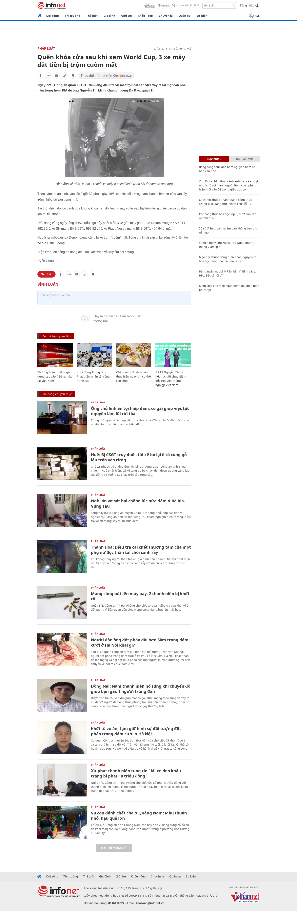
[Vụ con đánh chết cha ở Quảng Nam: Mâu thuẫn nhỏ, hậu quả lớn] (62, 822)
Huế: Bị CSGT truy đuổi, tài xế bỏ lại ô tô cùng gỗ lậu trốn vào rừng (139, 457)
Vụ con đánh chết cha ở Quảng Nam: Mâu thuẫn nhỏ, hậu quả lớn (139, 815)
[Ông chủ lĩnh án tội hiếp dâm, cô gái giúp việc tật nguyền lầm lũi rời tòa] (62, 417)
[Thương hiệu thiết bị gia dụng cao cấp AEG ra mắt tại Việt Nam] (55, 355)
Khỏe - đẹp (145, 16)
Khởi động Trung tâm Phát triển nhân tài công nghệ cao (93, 376)
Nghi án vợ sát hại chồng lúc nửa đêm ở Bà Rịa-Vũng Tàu (138, 503)
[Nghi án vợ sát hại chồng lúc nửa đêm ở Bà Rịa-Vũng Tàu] (62, 510)
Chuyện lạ (166, 16)
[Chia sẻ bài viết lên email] (57, 76)
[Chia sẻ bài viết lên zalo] (48, 76)
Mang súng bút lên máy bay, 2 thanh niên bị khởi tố (140, 596)
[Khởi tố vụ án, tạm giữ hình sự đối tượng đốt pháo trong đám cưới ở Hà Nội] (62, 737)
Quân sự (185, 16)
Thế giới (92, 16)
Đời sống (52, 16)
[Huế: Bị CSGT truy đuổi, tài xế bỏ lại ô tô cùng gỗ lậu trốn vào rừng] (62, 463)
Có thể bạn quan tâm (56, 336)
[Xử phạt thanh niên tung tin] (62, 780)
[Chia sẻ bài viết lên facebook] (40, 76)
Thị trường (72, 16)
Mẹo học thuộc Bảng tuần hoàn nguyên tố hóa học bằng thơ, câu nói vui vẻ (227, 259)
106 (211, 218)
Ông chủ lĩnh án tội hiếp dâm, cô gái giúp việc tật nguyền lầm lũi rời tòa (140, 411)
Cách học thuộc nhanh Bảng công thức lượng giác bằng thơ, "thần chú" (225, 202)
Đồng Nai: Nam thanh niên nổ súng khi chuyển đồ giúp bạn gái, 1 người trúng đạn (140, 688)
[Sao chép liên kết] (65, 76)
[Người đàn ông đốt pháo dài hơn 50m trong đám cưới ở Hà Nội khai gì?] (62, 649)
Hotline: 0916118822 (187, 5)
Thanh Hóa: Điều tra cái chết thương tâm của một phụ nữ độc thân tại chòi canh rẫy (141, 549)
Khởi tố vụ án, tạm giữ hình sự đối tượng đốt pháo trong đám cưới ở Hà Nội (136, 731)
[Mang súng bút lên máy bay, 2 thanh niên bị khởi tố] (62, 602)
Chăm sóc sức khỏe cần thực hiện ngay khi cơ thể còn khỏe (133, 376)
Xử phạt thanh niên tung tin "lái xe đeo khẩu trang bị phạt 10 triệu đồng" (136, 773)
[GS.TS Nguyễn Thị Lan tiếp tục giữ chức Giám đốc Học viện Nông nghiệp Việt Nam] (173, 355)
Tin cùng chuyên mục (57, 394)
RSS (257, 16)
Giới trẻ (126, 16)
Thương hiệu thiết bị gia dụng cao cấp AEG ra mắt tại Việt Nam (54, 376)
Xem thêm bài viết (114, 848)
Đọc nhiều (214, 159)
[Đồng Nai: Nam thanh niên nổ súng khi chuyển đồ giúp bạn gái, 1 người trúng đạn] (62, 695)
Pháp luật (46, 48)
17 (249, 204)
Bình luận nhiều (244, 159)
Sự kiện (202, 16)
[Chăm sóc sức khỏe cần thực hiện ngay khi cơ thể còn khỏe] (134, 355)
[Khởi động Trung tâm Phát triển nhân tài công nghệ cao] (94, 355)
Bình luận (46, 274)
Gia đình (109, 16)
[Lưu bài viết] (73, 76)
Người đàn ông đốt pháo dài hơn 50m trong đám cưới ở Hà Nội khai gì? (140, 642)
